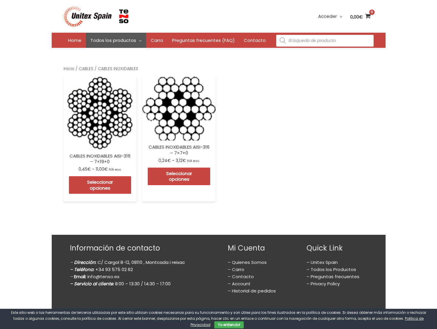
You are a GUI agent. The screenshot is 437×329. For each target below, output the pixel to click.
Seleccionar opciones (100, 185)
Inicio (69, 69)
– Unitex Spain (322, 262)
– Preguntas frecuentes (332, 276)
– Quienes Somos (247, 262)
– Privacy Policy (323, 284)
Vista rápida (100, 144)
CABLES (86, 69)
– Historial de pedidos (252, 291)
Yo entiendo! (229, 324)
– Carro (236, 269)
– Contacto (241, 276)
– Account (239, 284)
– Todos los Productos (331, 269)
